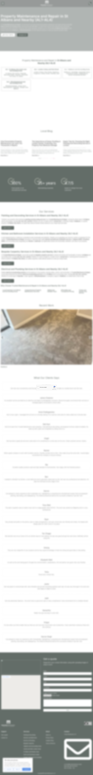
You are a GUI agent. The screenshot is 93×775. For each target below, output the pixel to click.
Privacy (53, 389)
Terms (55, 389)
